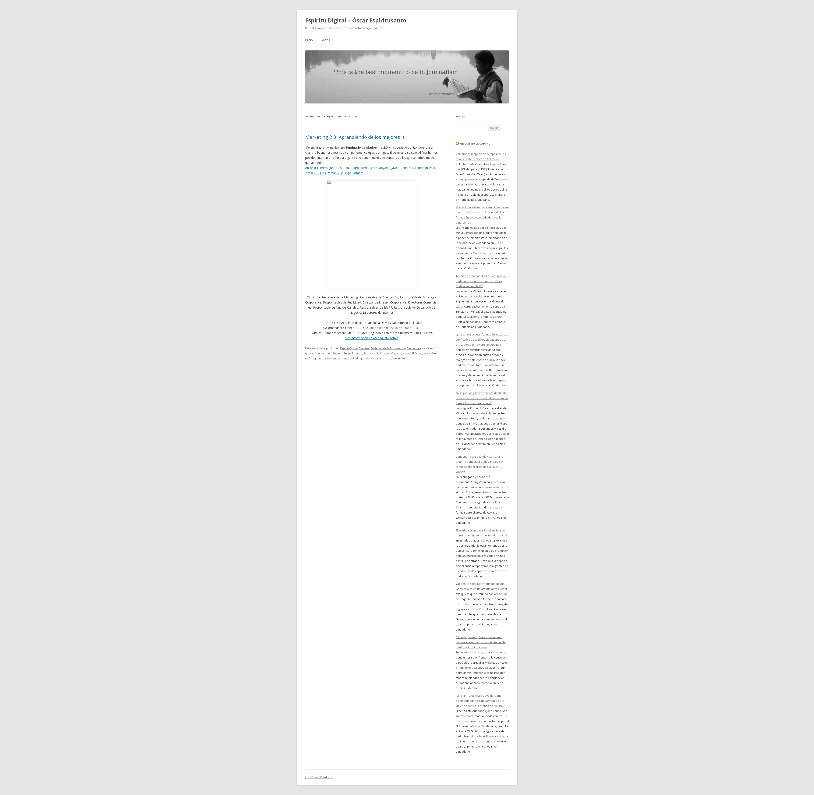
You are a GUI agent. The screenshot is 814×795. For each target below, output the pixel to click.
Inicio (309, 40)
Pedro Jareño (360, 168)
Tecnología (414, 348)
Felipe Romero (353, 353)
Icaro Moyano (380, 168)
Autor (325, 40)
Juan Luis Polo (339, 168)
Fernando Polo (425, 168)
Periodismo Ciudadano (474, 143)
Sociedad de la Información (388, 348)
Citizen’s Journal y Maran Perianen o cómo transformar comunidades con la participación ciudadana (481, 642)
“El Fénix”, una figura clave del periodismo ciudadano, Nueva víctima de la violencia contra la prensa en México (480, 701)
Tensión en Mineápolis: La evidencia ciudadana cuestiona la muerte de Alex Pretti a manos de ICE (481, 281)
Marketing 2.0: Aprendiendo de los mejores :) (354, 137)
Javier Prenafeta (402, 168)
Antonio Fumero (316, 168)
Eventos (364, 348)
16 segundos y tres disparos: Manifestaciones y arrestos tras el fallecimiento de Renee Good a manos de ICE (482, 398)
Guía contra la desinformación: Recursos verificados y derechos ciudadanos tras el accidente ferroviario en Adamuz (482, 340)
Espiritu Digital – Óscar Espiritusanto (355, 20)
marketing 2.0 (342, 358)
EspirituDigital (349, 348)
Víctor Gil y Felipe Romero (346, 173)
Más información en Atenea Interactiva (371, 338)
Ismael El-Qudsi (315, 173)
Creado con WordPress (319, 777)
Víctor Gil (376, 358)
